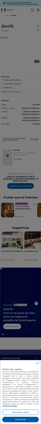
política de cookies (10, 406)
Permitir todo (20, 419)
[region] (20, 392)
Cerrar (37, 363)
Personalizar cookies (20, 412)
